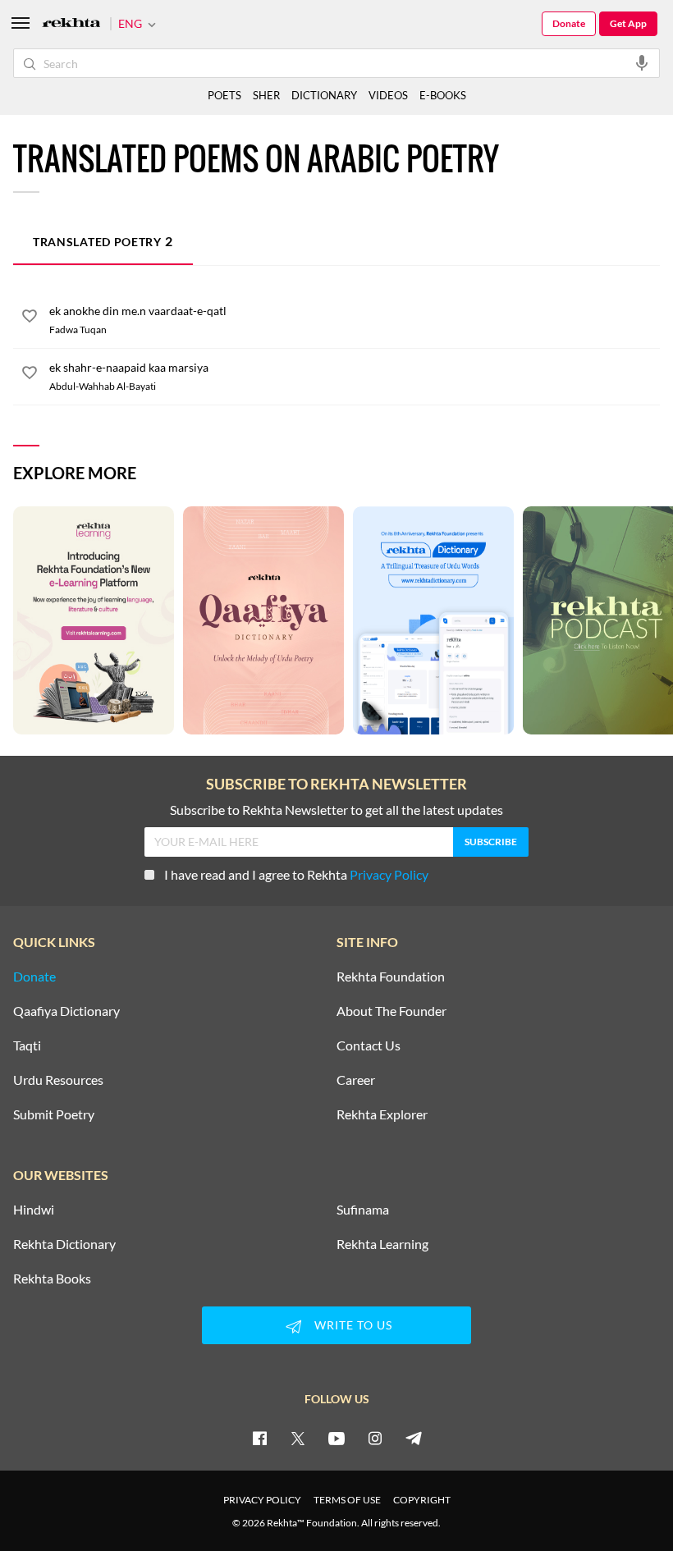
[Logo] (71, 24)
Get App (628, 23)
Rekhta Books (52, 1278)
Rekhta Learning (382, 1244)
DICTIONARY (324, 95)
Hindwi (33, 1209)
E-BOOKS (442, 95)
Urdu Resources (58, 1080)
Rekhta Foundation (390, 976)
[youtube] (336, 1438)
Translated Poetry (103, 241)
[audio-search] (642, 62)
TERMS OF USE (347, 1500)
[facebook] (259, 1438)
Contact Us (368, 1045)
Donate (568, 23)
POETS (224, 95)
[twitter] (298, 1438)
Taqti (27, 1045)
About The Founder (391, 1011)
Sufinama (362, 1209)
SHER (266, 95)
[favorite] (29, 318)
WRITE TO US (353, 1325)
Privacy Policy (389, 874)
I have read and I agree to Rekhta (296, 874)
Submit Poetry (53, 1114)
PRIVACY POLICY (262, 1500)
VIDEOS (388, 95)
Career (355, 1080)
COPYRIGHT (422, 1500)
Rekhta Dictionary (64, 1244)
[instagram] (375, 1438)
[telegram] (414, 1438)
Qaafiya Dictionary (66, 1011)
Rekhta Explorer (382, 1114)
